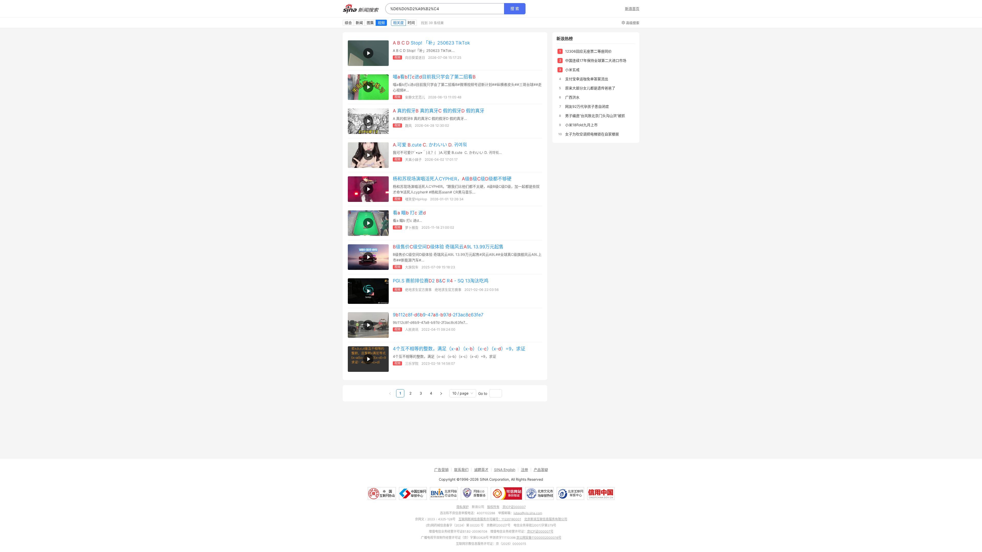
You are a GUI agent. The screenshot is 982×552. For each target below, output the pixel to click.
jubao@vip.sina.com (528, 513)
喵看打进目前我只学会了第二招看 (434, 76)
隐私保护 (462, 507)
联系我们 (461, 469)
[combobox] (444, 8)
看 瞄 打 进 (409, 212)
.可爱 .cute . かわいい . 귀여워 (430, 144)
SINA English (504, 469)
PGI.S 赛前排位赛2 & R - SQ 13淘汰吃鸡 (440, 280)
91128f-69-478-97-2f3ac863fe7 (438, 314)
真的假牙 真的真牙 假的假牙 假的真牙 (438, 110)
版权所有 (493, 507)
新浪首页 (632, 9)
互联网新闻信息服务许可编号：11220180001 (490, 519)
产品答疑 (541, 469)
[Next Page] (441, 393)
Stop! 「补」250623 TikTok (431, 42)
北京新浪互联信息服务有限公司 (545, 519)
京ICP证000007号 (540, 531)
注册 (524, 469)
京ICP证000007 (514, 507)
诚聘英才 (481, 469)
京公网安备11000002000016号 (538, 537)
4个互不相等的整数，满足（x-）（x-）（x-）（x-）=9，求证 (459, 348)
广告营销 (441, 469)
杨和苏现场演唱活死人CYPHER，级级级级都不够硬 (452, 178)
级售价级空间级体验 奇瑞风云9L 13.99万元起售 (448, 246)
